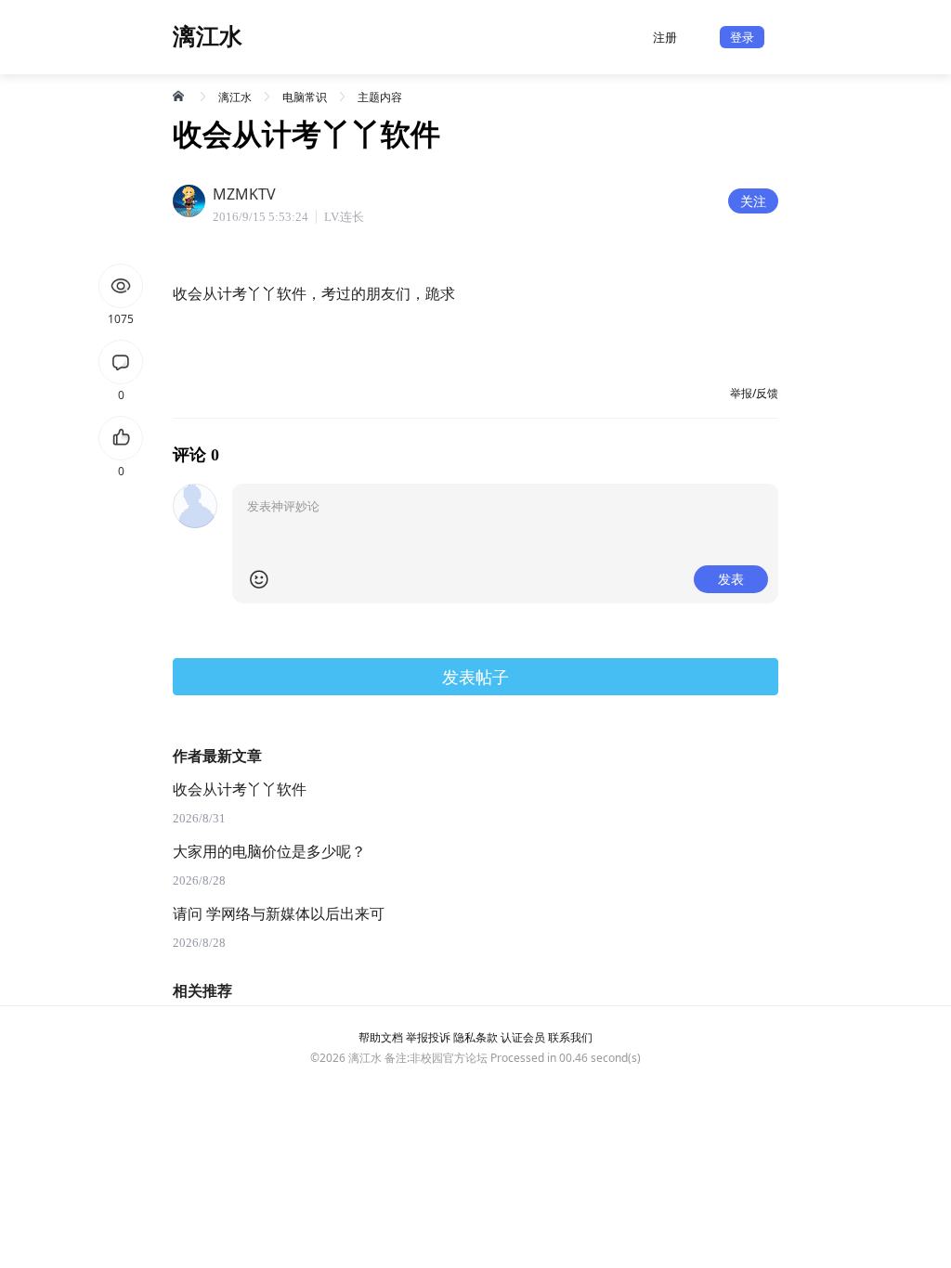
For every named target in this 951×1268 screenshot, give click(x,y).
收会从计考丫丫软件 (239, 789)
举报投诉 (428, 1037)
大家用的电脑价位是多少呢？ (269, 852)
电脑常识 (304, 97)
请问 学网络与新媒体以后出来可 (278, 914)
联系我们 (570, 1037)
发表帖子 (475, 677)
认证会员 (523, 1037)
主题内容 (380, 97)
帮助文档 (380, 1037)
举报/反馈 (754, 393)
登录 (742, 37)
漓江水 (235, 97)
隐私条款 (475, 1037)
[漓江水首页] (180, 95)
